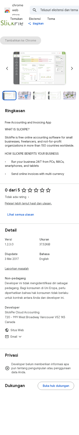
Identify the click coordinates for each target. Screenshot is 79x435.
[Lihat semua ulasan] (20, 214)
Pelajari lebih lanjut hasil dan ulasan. (28, 203)
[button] (39, 68)
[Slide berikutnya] (72, 68)
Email (14, 336)
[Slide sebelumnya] (7, 68)
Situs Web (17, 330)
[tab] (16, 18)
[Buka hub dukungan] (56, 386)
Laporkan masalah (17, 268)
